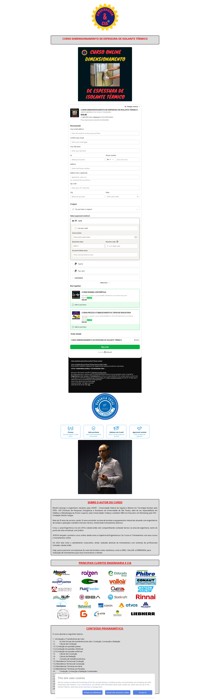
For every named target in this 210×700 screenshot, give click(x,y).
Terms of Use (90, 378)
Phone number (111, 155)
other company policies (114, 378)
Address (73, 164)
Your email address (77, 129)
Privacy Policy (99, 378)
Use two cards (83, 228)
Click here (96, 117)
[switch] (75, 228)
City (71, 192)
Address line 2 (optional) (78, 173)
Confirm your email (77, 138)
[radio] (73, 221)
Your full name (75, 147)
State (107, 192)
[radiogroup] (105, 249)
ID (71, 155)
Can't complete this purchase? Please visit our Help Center (89, 364)
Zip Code (73, 184)
